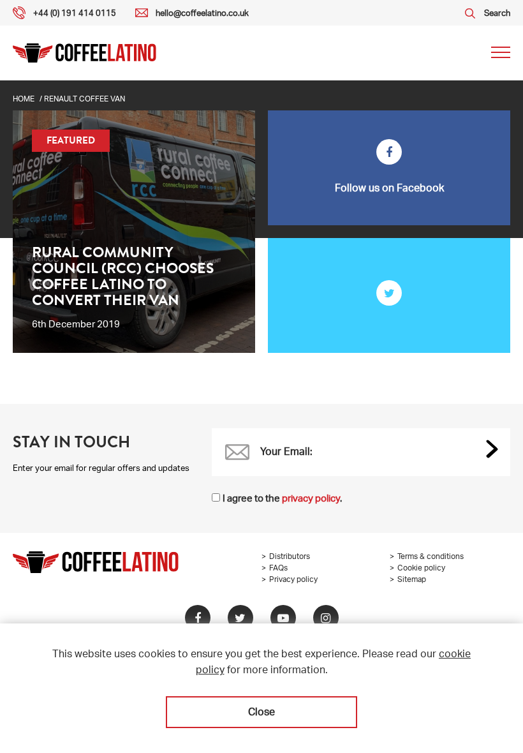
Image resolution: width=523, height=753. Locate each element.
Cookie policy (421, 568)
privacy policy (311, 499)
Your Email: (286, 453)
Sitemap (411, 580)
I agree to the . (282, 499)
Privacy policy (293, 580)
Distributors (289, 557)
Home (23, 99)
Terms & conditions (430, 557)
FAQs (278, 568)
